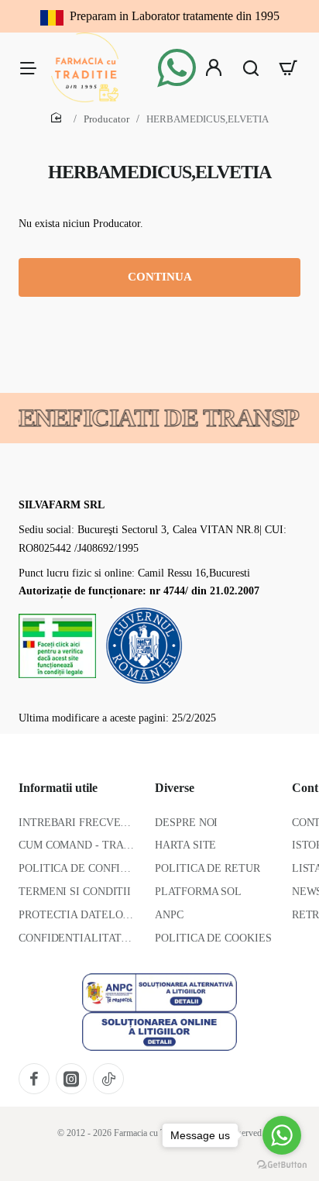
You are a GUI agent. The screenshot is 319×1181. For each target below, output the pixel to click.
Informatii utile (58, 787)
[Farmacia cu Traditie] (27, 67)
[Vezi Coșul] (288, 67)
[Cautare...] (250, 67)
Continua (160, 276)
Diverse (174, 787)
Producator (106, 119)
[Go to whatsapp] (281, 1135)
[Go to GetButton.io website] (282, 1165)
